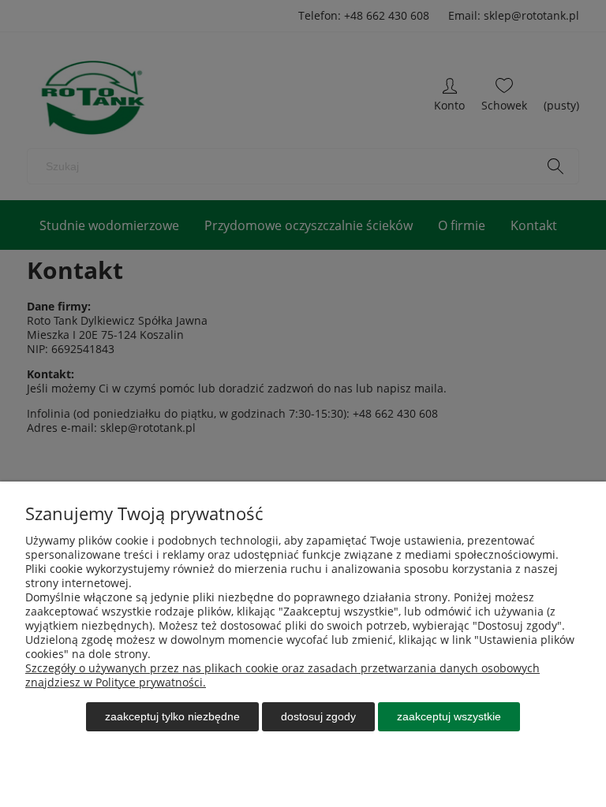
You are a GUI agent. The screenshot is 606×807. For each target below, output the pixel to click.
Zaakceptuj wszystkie (449, 716)
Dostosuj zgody (318, 716)
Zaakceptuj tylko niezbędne (172, 716)
